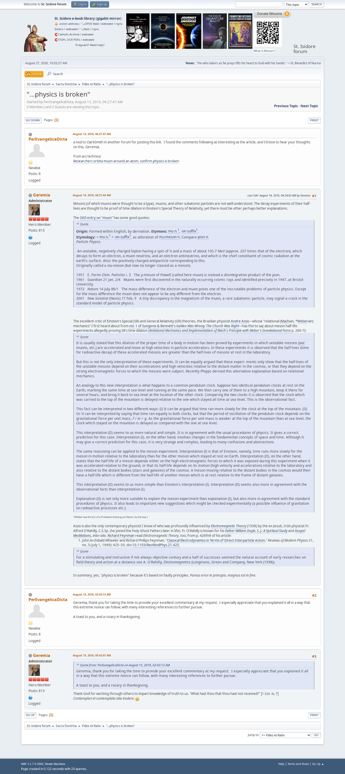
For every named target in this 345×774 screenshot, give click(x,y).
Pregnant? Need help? (90, 45)
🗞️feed (84, 29)
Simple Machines (55, 763)
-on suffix (189, 231)
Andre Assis (240, 321)
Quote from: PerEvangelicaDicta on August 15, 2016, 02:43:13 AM (125, 665)
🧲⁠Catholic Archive (67, 34)
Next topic (309, 106)
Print (314, 120)
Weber (302, 321)
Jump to (253, 735)
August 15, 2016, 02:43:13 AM (92, 594)
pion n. (203, 236)
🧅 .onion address (67, 24)
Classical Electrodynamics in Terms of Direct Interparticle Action (216, 540)
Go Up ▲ (318, 764)
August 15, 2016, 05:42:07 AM (92, 655)
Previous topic (286, 106)
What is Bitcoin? (264, 51)
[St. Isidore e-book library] (31, 237)
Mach (285, 321)
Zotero (59, 29)
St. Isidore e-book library (75, 18)
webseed (107, 24)
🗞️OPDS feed (90, 24)
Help (281, 764)
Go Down (33, 120)
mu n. (173, 231)
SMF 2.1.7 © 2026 (32, 763)
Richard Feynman (121, 535)
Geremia (41, 195)
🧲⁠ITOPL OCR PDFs (67, 39)
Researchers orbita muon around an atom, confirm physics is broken (126, 161)
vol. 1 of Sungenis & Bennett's (184, 326)
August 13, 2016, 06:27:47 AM (92, 134)
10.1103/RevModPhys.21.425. (156, 545)
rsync (118, 24)
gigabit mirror (108, 18)
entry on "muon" (96, 217)
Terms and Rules (298, 764)
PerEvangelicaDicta (48, 139)
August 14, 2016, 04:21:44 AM (92, 195)
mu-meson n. (170, 236)
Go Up (30, 715)
